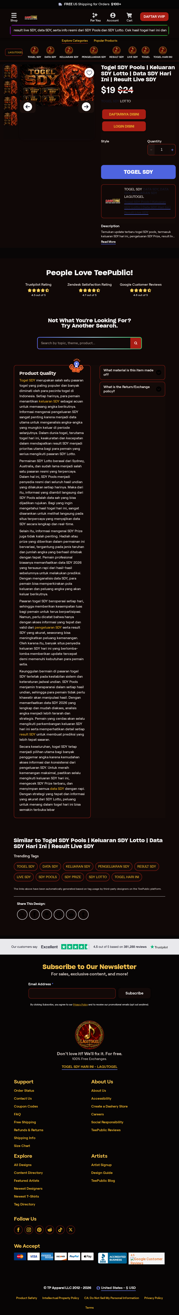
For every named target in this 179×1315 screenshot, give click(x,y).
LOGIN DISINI (124, 126)
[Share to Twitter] (22, 914)
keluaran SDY (49, 401)
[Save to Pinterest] (59, 914)
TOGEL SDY (138, 171)
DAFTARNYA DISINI (124, 114)
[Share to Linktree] (46, 914)
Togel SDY (27, 380)
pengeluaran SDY (48, 627)
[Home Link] (31, 17)
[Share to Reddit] (71, 914)
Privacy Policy (80, 1004)
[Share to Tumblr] (83, 914)
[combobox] (84, 30)
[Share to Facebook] (34, 914)
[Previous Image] (28, 107)
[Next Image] (86, 107)
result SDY (27, 734)
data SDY (57, 788)
